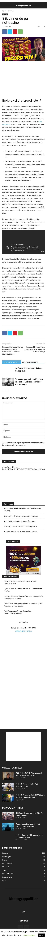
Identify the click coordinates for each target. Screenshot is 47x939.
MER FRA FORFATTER (30, 362)
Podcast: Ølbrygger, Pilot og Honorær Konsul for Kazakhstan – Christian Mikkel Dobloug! (12, 350)
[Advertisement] (23, 78)
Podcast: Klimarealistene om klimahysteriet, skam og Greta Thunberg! (34, 349)
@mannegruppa (23, 631)
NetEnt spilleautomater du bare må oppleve (19, 521)
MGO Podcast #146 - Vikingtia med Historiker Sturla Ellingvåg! (22, 509)
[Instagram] (26, 927)
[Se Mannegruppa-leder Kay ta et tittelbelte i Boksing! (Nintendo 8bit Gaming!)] (8, 382)
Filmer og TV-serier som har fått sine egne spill (20, 526)
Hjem (4, 11)
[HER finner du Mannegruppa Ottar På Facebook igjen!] (8, 816)
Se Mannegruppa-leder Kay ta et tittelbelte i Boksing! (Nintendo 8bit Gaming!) (29, 382)
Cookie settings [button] (29, 935)
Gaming (10, 11)
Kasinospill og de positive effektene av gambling (21, 516)
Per (5, 611)
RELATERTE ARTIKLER (12, 362)
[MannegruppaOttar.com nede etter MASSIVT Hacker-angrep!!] (8, 827)
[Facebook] (20, 927)
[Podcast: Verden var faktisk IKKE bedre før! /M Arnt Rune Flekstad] (8, 798)
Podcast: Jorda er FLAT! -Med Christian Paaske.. (21, 532)
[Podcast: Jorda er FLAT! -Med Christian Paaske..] (8, 787)
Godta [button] (41, 935)
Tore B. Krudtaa (9, 581)
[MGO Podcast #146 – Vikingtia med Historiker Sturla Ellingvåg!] (8, 776)
